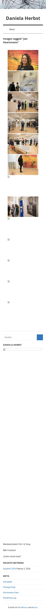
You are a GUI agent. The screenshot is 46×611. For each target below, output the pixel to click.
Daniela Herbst (23, 18)
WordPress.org (9, 598)
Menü (12, 29)
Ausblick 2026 (9, 568)
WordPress (22, 607)
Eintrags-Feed (9, 587)
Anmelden (7, 582)
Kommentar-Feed (11, 592)
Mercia (34, 607)
